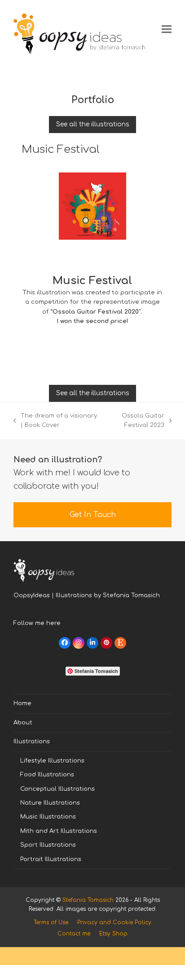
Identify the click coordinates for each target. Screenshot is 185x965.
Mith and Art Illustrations (58, 831)
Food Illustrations (47, 774)
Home (22, 703)
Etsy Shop (113, 934)
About (22, 722)
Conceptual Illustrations (57, 789)
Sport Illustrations (48, 845)
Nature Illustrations (50, 803)
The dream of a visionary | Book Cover (55, 422)
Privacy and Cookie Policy (114, 922)
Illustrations (31, 741)
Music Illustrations (48, 817)
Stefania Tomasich (88, 900)
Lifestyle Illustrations (52, 761)
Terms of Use (51, 922)
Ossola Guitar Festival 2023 (136, 422)
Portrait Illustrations (50, 859)
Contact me (73, 934)
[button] (167, 29)
